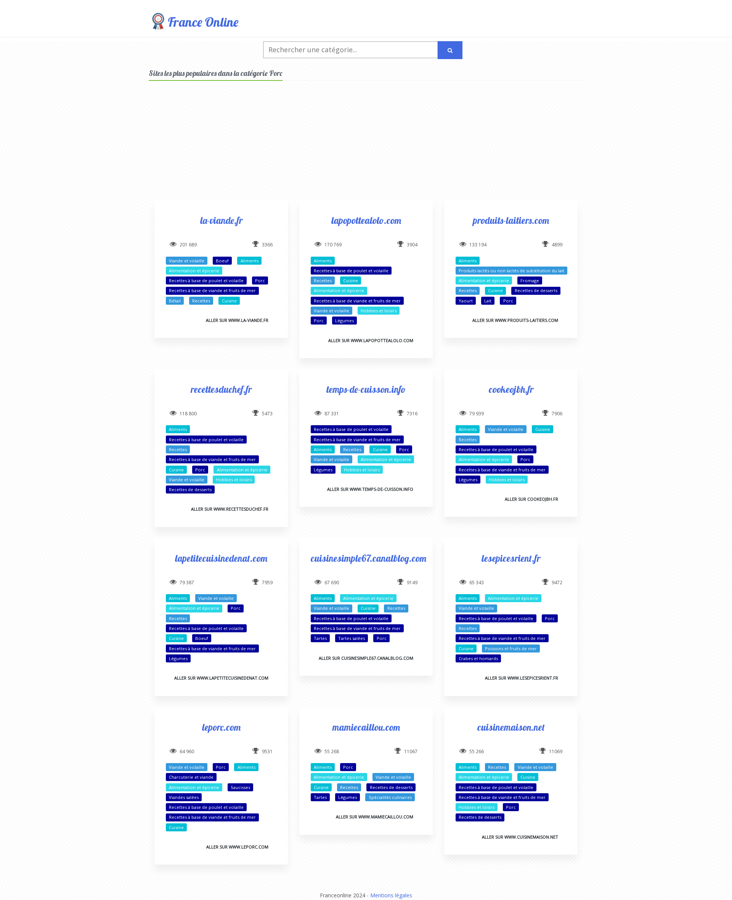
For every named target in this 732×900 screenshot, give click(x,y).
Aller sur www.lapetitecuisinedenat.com (221, 678)
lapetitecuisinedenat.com (221, 558)
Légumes (344, 320)
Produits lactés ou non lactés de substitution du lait (511, 270)
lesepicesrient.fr (511, 558)
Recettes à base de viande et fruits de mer (212, 290)
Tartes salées (351, 638)
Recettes (201, 301)
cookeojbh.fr (511, 389)
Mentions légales (391, 895)
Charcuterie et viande (191, 777)
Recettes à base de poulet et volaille (206, 280)
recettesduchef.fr (221, 389)
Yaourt (466, 301)
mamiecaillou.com (366, 727)
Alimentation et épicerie (194, 270)
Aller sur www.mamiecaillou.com (374, 817)
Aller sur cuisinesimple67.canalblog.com (366, 658)
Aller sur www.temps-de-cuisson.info (370, 489)
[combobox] (350, 49)
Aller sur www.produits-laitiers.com (515, 320)
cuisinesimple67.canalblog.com (368, 558)
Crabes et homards (478, 658)
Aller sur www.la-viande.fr (237, 320)
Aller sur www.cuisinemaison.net (520, 837)
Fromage (529, 280)
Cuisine (229, 301)
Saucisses (240, 787)
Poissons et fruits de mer (511, 648)
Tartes (320, 638)
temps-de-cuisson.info (366, 389)
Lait (487, 301)
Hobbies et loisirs (378, 310)
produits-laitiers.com (511, 220)
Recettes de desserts (536, 290)
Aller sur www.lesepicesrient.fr (521, 678)
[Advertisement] (366, 147)
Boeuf (222, 261)
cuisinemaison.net (511, 727)
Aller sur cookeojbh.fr (531, 499)
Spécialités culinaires (390, 797)
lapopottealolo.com (366, 220)
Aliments (249, 261)
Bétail (175, 301)
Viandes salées (184, 797)
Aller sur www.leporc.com (237, 847)
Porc (260, 280)
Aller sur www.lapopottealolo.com (370, 340)
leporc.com (221, 727)
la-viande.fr (221, 220)
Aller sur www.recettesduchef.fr (229, 509)
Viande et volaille (186, 261)
